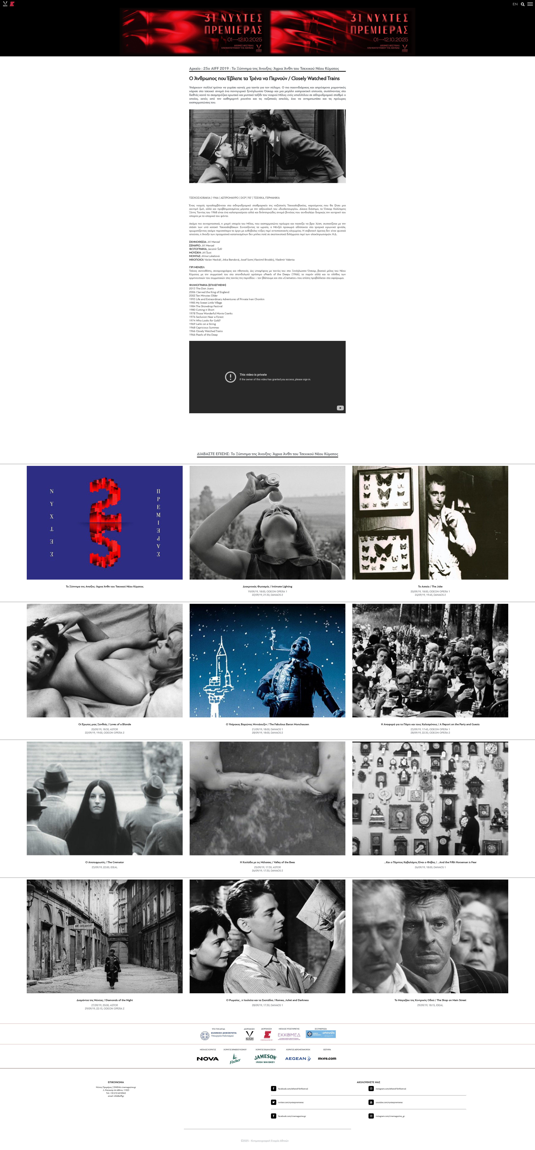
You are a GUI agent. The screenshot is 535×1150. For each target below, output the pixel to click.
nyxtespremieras (291, 1103)
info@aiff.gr (119, 1096)
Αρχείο (194, 69)
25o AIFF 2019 (216, 69)
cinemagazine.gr (292, 1116)
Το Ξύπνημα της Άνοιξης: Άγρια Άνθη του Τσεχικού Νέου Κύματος (285, 69)
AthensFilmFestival (293, 1089)
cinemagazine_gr (390, 1116)
